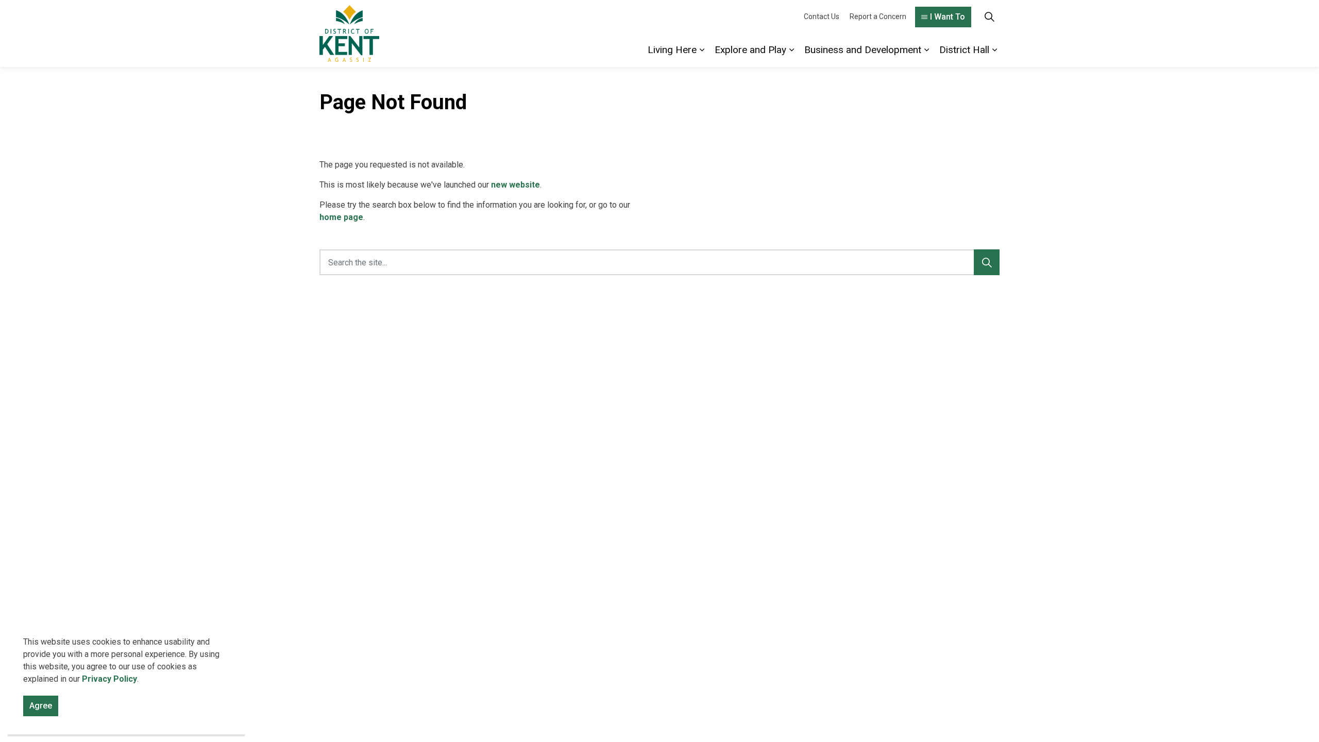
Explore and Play (750, 50)
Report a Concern (878, 16)
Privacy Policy (109, 679)
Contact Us (821, 16)
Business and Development (862, 50)
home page (341, 217)
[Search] (987, 262)
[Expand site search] (989, 16)
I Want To (947, 17)
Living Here (672, 50)
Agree (40, 706)
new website (515, 185)
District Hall (964, 50)
